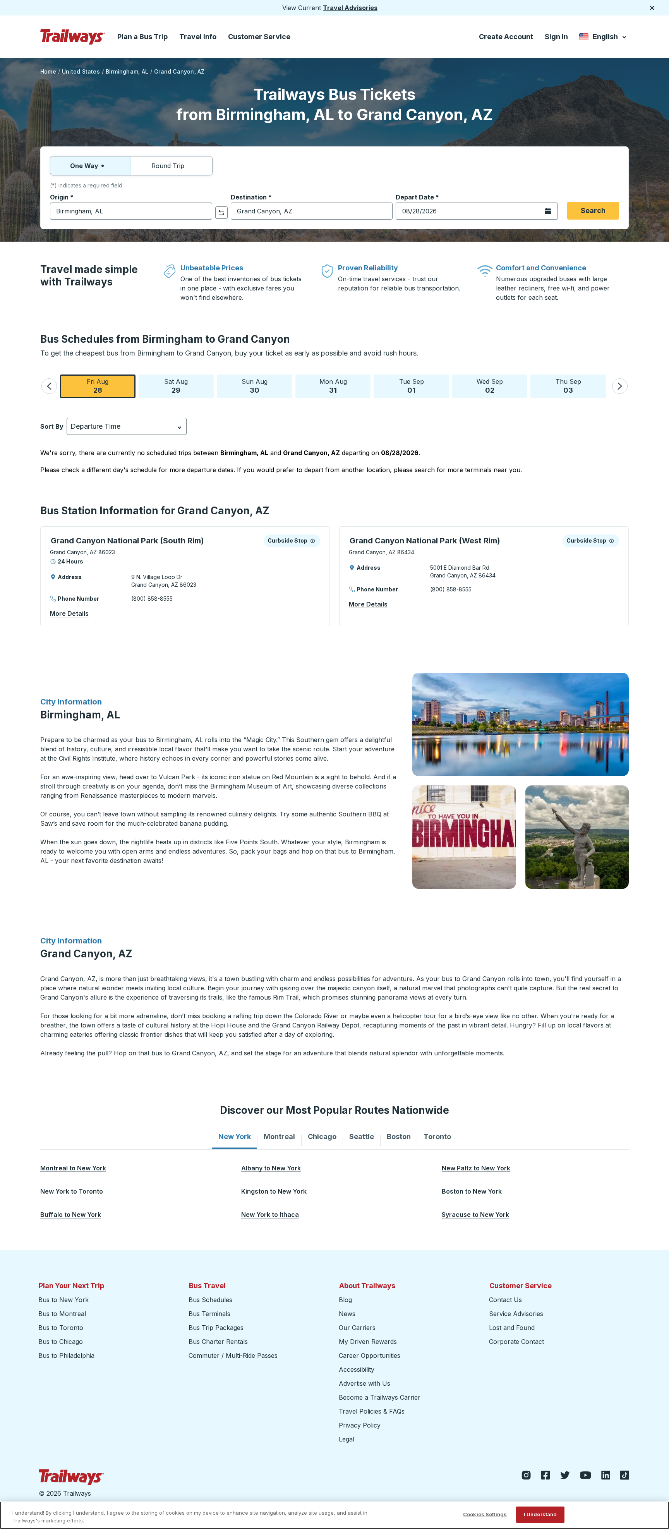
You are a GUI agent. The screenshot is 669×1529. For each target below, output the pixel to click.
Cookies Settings (485, 1514)
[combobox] (131, 211)
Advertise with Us (364, 1383)
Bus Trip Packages (216, 1327)
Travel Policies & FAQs (372, 1411)
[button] (49, 386)
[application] (185, 576)
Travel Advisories (350, 8)
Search (593, 210)
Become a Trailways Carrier (381, 1397)
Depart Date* (417, 197)
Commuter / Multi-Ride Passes (233, 1355)
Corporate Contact (516, 1341)
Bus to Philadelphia (66, 1355)
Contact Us (505, 1300)
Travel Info (197, 37)
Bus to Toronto (60, 1327)
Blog (345, 1300)
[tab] (234, 1136)
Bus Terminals (209, 1314)
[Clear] (203, 211)
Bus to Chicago (60, 1341)
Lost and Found (512, 1327)
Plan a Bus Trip (142, 37)
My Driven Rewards (368, 1341)
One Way (84, 166)
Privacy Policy (360, 1425)
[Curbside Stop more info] (312, 540)
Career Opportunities (369, 1355)
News (347, 1314)
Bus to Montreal (62, 1314)
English (603, 38)
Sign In (556, 37)
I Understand (540, 1514)
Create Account (506, 37)
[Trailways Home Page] (72, 37)
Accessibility (356, 1369)
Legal (346, 1439)
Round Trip (167, 166)
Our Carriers (357, 1327)
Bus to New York (63, 1300)
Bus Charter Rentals (218, 1341)
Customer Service (259, 37)
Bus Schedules (210, 1300)
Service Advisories (516, 1314)
